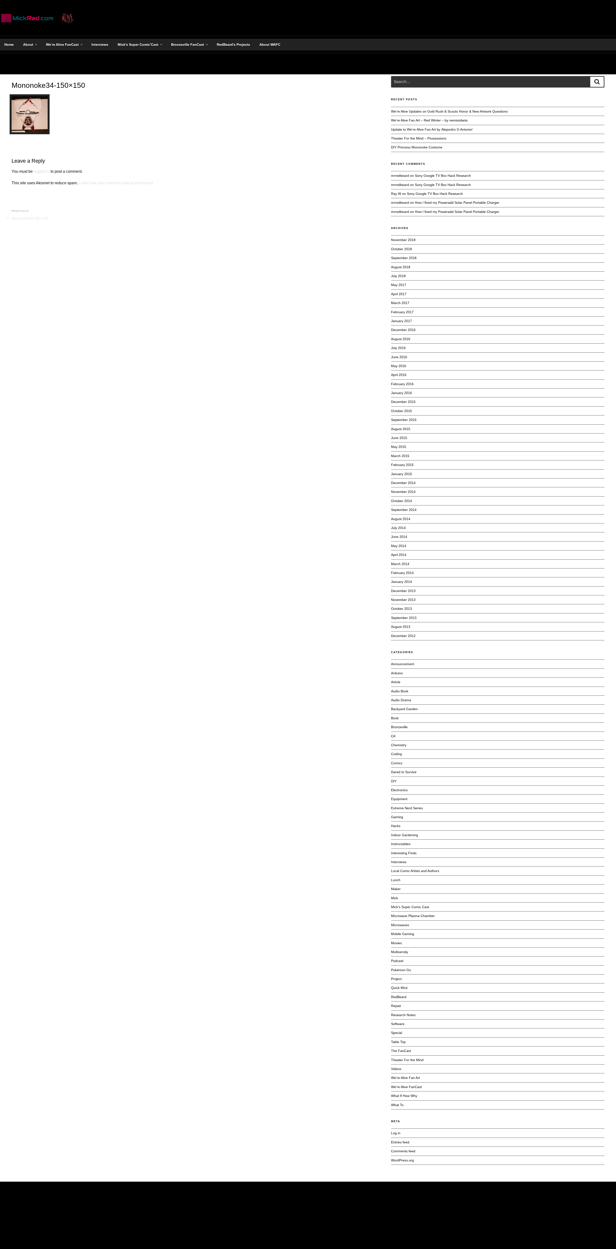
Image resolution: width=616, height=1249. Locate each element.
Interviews (99, 44)
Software (397, 1024)
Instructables (401, 844)
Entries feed (400, 1142)
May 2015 (398, 447)
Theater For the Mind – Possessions (418, 138)
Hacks (395, 826)
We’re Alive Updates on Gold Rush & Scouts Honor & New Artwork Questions (449, 111)
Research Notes (403, 1015)
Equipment (399, 799)
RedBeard (398, 997)
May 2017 (398, 285)
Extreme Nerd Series (407, 808)
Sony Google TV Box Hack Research (443, 176)
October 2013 (401, 609)
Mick (394, 898)
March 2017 (400, 303)
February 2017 (402, 312)
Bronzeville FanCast (187, 44)
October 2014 (401, 501)
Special (396, 1033)
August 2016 (400, 339)
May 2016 (398, 366)
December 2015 (403, 402)
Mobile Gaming (402, 934)
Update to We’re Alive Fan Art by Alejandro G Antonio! (432, 129)
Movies (396, 943)
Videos (396, 1069)
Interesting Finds (404, 853)
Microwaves (400, 925)
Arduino (397, 673)
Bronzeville (399, 727)
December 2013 (403, 591)
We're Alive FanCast (406, 1087)
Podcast (397, 961)
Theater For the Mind (407, 1060)
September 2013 (404, 618)
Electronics (399, 790)
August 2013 (400, 627)
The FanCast (401, 1051)
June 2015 (399, 438)
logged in (42, 171)
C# (393, 736)
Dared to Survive (404, 772)
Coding (396, 754)
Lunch (395, 880)
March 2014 (400, 564)
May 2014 (398, 546)
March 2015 (400, 456)
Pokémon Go (401, 970)
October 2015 (401, 411)
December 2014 (403, 483)
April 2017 (398, 294)
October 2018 (401, 249)
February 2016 (402, 384)
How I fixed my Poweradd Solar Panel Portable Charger (457, 202)
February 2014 (402, 573)
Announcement (402, 664)
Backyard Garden (404, 709)
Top (604, 1237)
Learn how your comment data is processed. (116, 183)
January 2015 (401, 474)
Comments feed (403, 1151)
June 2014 (399, 537)
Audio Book (399, 691)
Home (9, 44)
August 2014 (400, 519)
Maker (396, 889)
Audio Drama (401, 700)
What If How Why (404, 1096)
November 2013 (403, 600)
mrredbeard (400, 202)
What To (397, 1105)
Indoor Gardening (404, 835)
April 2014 (398, 555)
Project (396, 979)
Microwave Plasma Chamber (413, 916)
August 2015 (400, 429)
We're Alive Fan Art (405, 1078)
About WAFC (269, 44)
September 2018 (404, 258)
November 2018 (403, 240)
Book (395, 718)
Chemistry (398, 745)
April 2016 (398, 375)
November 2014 (403, 492)
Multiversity (399, 952)
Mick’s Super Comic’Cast (138, 44)
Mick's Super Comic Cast (410, 907)
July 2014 (398, 528)
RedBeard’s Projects (233, 44)
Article (395, 682)
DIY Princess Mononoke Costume (416, 147)
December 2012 (403, 636)
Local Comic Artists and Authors (415, 871)
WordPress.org (402, 1160)
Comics (396, 763)
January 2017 (401, 321)
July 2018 (398, 276)
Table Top (398, 1042)
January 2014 (401, 582)
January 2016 (401, 393)
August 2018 (400, 267)
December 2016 (403, 330)
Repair (396, 1006)
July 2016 (398, 348)
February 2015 (402, 465)
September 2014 (404, 510)
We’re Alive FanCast (62, 44)
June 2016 (399, 357)
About (28, 44)
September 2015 (404, 420)
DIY (394, 781)
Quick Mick (399, 988)
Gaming (397, 817)
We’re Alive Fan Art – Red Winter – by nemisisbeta (429, 120)
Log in (395, 1133)
